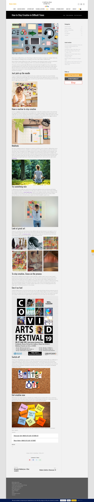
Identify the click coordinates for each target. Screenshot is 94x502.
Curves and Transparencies (17, 486)
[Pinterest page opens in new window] (84, 4)
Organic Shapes (15, 490)
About (13, 492)
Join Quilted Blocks (16, 489)
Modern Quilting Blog (17, 24)
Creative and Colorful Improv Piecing (19, 485)
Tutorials (13, 494)
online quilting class (28, 192)
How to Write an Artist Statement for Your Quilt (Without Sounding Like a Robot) (73, 62)
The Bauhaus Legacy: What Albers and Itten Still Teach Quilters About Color (72, 50)
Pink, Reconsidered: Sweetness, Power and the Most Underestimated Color (73, 45)
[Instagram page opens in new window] (81, 4)
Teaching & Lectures (16, 493)
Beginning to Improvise (16, 487)
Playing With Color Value (17, 483)
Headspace (14, 158)
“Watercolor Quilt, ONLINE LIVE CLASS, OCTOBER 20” (26, 436)
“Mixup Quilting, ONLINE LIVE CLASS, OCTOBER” (24, 440)
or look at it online (26, 234)
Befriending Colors (15, 482)
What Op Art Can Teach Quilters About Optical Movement (72, 54)
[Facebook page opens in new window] (79, 4)
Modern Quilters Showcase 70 (71, 58)
